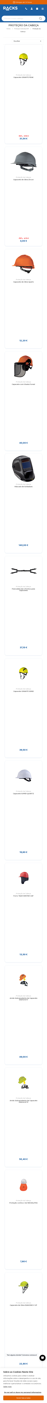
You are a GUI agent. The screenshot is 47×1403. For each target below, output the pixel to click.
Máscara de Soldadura (23, 487)
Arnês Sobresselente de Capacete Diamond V (23, 999)
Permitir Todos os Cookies (23, 1398)
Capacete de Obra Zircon (23, 180)
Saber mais (7, 1386)
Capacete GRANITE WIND (23, 691)
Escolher (28, 41)
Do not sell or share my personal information (22, 1392)
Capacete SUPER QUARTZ (23, 794)
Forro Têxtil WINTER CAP (23, 896)
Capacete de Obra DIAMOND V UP (23, 1305)
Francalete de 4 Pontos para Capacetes (23, 589)
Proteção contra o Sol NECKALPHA (23, 1203)
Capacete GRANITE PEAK (23, 77)
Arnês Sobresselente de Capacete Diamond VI (23, 1101)
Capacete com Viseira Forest (23, 384)
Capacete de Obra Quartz (23, 282)
